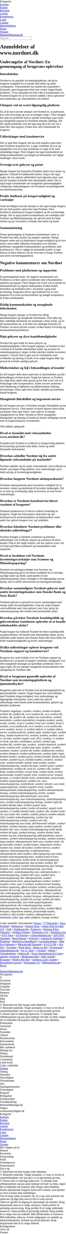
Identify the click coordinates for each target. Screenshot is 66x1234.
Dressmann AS (32, 962)
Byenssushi (56, 947)
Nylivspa (33, 938)
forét (9, 929)
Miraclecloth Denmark (30, 944)
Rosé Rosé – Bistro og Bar (33, 947)
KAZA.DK (50, 944)
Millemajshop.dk (51, 962)
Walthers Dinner (21, 932)
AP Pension (22, 935)
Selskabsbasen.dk (9, 950)
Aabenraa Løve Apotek (44, 959)
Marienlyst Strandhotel (24, 941)
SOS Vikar (7, 935)
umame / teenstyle (9, 956)
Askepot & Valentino (51, 938)
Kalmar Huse (32, 926)
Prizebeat (5, 941)
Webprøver (17, 926)
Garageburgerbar (48, 941)
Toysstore (11, 947)
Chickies (41, 950)
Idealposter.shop (30, 956)
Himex (52, 950)
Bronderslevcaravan (10, 962)
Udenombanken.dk (40, 935)
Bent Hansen (19, 938)
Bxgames (5, 959)
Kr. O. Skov (27, 950)
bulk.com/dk (47, 956)
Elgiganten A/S (40, 932)
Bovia (3, 965)
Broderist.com (58, 932)
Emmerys (36, 929)
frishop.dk (23, 953)
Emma (37, 923)
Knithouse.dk (21, 929)
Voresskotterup (8, 953)
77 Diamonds (50, 923)
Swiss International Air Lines (46, 953)
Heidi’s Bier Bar (21, 959)
